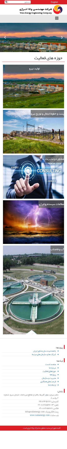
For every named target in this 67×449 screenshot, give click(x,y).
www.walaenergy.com (40, 415)
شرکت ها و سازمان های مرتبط (44, 354)
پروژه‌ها (53, 374)
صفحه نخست (50, 364)
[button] (5, 37)
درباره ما (52, 368)
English (54, 2)
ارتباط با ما (52, 385)
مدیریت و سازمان (49, 378)
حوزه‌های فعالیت (49, 371)
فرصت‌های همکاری (48, 381)
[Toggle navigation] (56, 18)
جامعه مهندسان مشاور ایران (44, 351)
